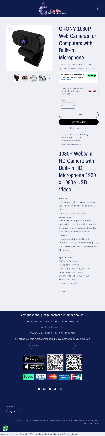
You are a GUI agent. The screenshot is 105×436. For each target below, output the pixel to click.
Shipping (74, 68)
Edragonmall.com (27, 420)
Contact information (91, 423)
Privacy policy (67, 420)
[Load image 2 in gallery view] (25, 78)
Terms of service (79, 420)
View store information (71, 145)
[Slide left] (9, 78)
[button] (5, 9)
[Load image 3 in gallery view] (33, 78)
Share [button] (64, 291)
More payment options (78, 128)
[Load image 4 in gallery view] (42, 78)
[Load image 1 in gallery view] (16, 78)
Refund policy (55, 420)
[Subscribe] (72, 346)
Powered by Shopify (41, 420)
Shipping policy (93, 420)
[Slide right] (49, 78)
